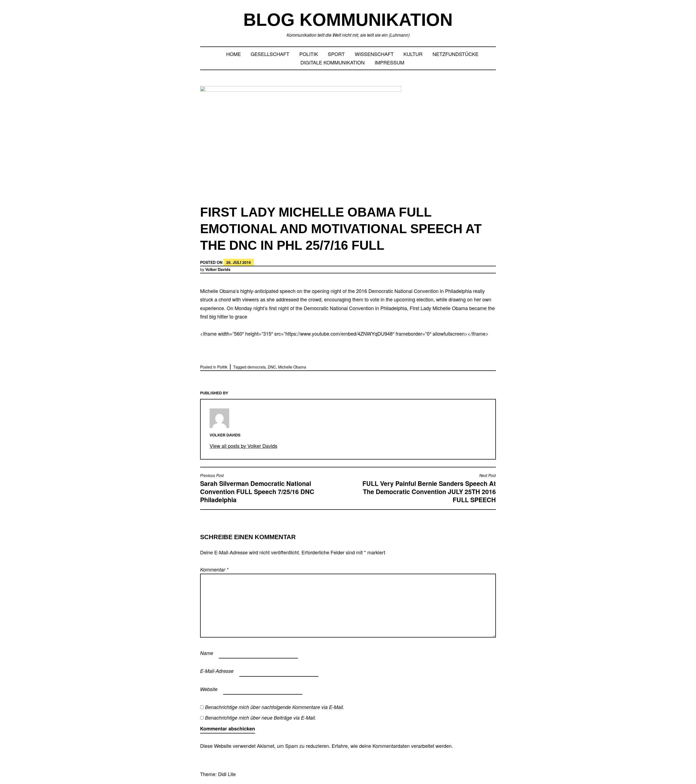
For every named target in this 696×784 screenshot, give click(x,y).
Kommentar (214, 569)
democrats (256, 367)
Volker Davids (218, 269)
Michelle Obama (292, 367)
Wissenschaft (374, 53)
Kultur (412, 53)
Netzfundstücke (455, 53)
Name (206, 652)
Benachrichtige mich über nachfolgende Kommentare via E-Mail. (274, 707)
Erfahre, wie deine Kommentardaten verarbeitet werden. (392, 745)
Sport (336, 53)
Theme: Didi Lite (218, 773)
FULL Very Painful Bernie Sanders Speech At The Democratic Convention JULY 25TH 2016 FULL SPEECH (429, 488)
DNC (272, 367)
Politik (308, 53)
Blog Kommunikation (348, 20)
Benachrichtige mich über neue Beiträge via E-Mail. (260, 717)
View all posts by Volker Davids (243, 445)
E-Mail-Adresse (217, 670)
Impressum (389, 62)
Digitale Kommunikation (332, 62)
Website (208, 689)
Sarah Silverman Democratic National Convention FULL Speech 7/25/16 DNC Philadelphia (257, 488)
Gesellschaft (270, 53)
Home (233, 53)
